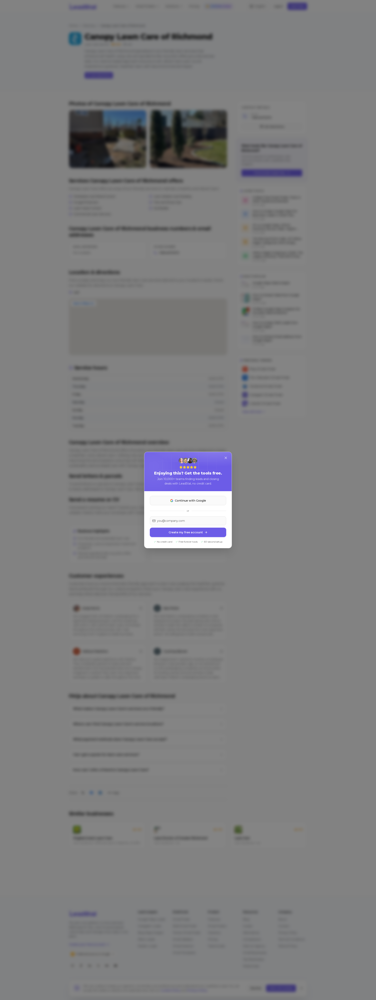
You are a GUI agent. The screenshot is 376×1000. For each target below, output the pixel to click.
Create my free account (186, 532)
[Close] (225, 457)
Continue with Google (190, 500)
